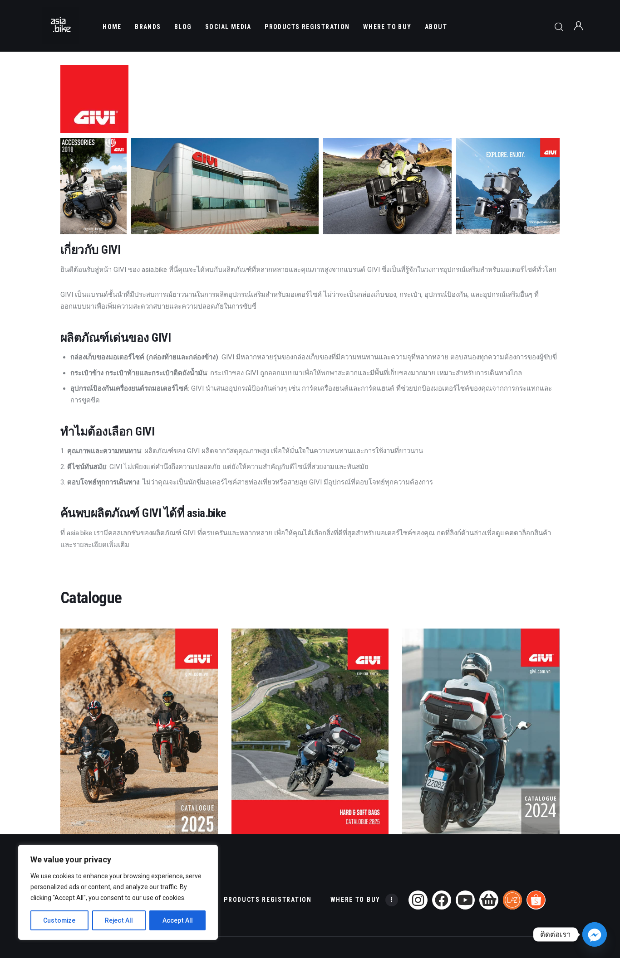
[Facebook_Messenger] (594, 934)
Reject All (119, 920)
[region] (118, 892)
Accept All (177, 920)
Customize (59, 920)
